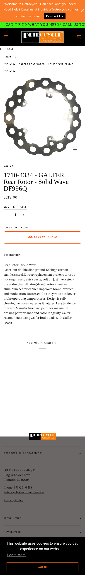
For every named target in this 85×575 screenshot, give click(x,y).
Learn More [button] (16, 555)
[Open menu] (10, 37)
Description (12, 255)
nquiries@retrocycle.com (56, 9)
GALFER (8, 166)
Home (7, 57)
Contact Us (54, 16)
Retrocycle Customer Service (24, 492)
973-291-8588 (23, 487)
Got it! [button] (42, 567)
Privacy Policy (13, 500)
